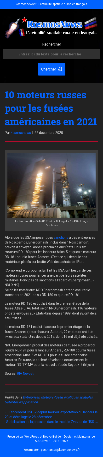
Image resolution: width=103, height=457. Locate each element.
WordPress (31, 436)
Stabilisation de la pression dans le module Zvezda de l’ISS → (52, 422)
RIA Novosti (25, 373)
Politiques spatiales (78, 397)
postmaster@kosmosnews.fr (60, 449)
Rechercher (51, 44)
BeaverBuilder (52, 436)
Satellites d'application (21, 402)
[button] (51, 69)
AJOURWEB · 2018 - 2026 (51, 441)
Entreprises (31, 397)
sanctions (61, 237)
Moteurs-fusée (52, 397)
